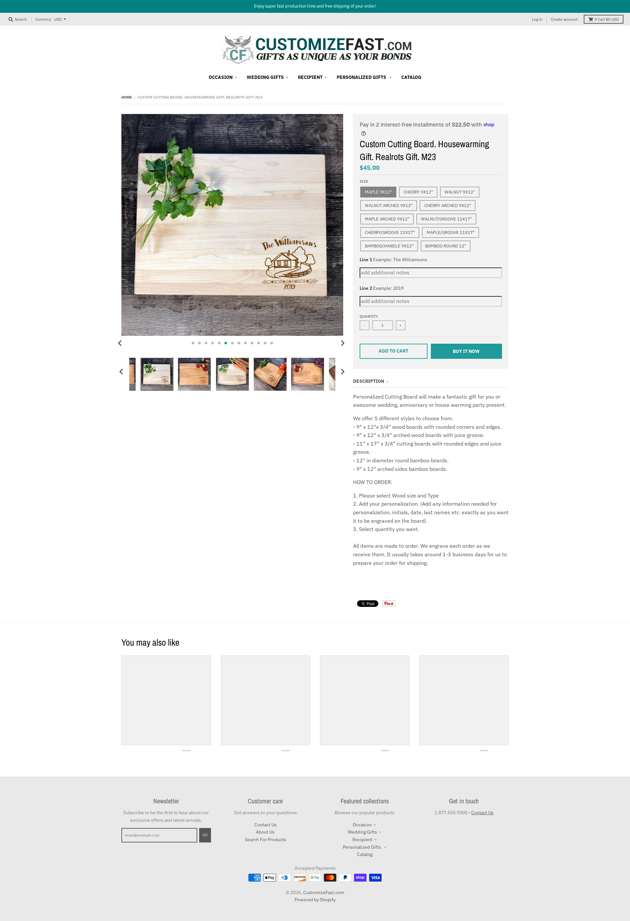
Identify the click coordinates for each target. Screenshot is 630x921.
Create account (564, 19)
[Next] (342, 343)
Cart (607, 19)
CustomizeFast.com (323, 892)
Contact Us (265, 825)
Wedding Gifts (362, 832)
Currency (43, 18)
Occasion (362, 825)
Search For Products (265, 839)
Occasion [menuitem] (221, 77)
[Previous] (121, 343)
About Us (265, 832)
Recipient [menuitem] (310, 77)
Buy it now (466, 351)
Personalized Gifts (362, 847)
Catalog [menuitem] (411, 77)
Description (368, 381)
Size (364, 181)
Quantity (369, 316)
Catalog (364, 854)
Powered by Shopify (315, 900)
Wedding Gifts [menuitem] (265, 77)
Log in (537, 19)
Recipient (362, 839)
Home (126, 97)
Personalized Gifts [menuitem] (362, 77)
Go (205, 835)
